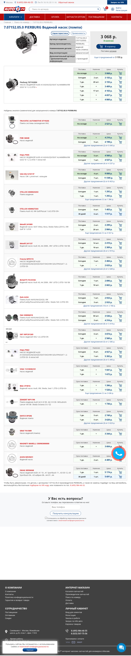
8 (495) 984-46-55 (25, 2)
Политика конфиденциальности (19, 597)
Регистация (71, 615)
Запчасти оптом (75, 17)
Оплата (55, 17)
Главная (7, 22)
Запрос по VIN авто (74, 621)
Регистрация (121, 10)
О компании (10, 591)
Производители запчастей (77, 594)
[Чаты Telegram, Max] (121, 647)
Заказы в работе (73, 618)
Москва (9, 2)
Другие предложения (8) (99, 323)
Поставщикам (96, 17)
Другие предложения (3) (99, 251)
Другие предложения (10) (99, 305)
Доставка (35, 17)
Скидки (8, 618)
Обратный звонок (66, 2)
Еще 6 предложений (108, 57)
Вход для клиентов (74, 612)
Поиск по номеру (73, 597)
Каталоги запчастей (74, 591)
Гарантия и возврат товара (17, 600)
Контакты (116, 17)
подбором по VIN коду (39, 485)
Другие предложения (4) (99, 163)
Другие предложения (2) (99, 145)
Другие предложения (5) (99, 181)
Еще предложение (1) (99, 199)
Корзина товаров (73, 624)
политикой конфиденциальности (71, 520)
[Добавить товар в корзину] (120, 73)
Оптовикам (10, 615)
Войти (118, 8)
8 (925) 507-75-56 (79, 633)
